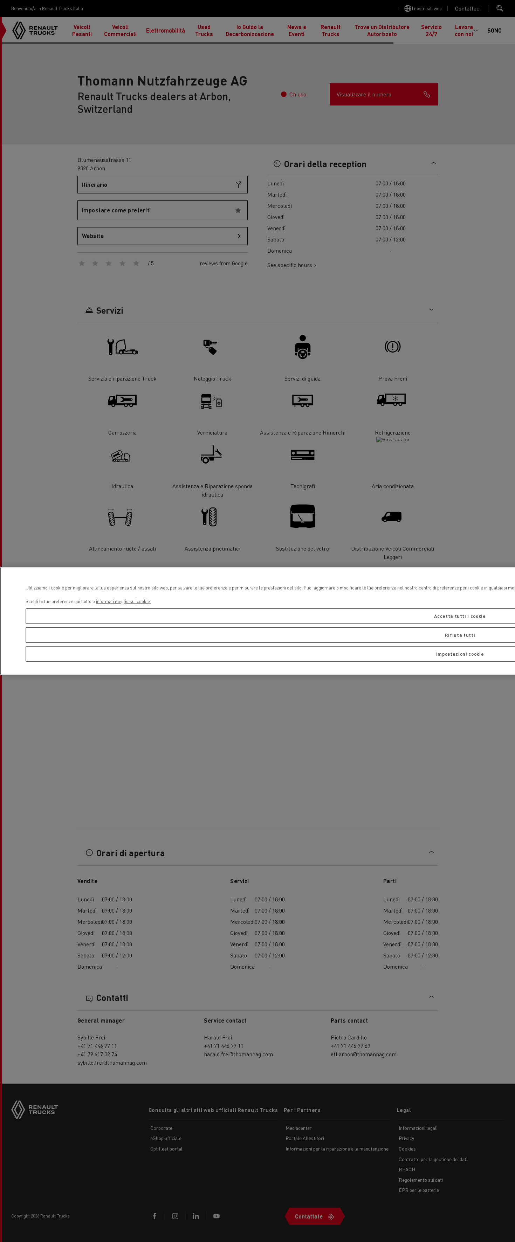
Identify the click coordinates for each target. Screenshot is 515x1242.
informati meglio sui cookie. (123, 601)
